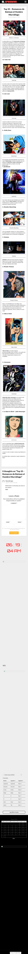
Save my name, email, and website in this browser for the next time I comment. (14, 529)
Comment (14, 503)
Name (8, 522)
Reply (6, 489)
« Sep (13, 838)
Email (20, 522)
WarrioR (8, 481)
